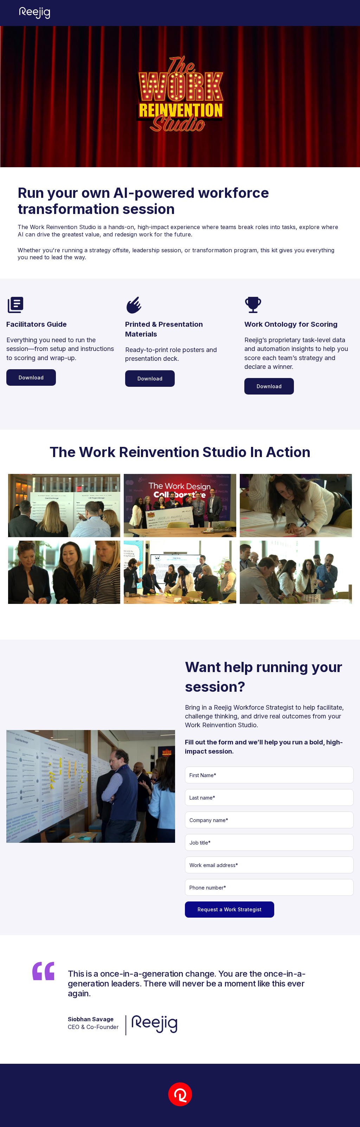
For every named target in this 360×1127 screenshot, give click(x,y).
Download (31, 377)
